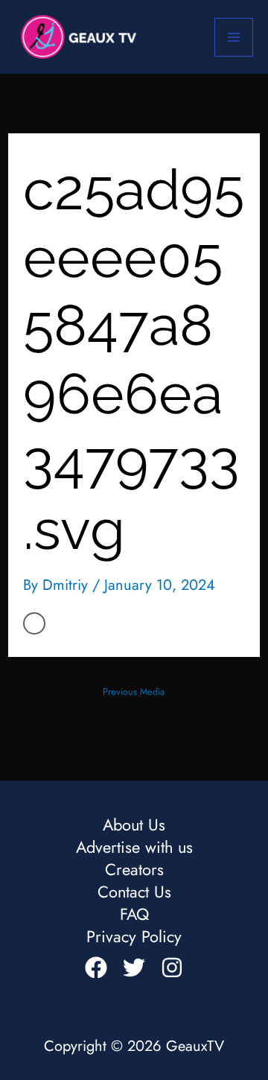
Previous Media (134, 691)
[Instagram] (172, 967)
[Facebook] (96, 967)
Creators (134, 870)
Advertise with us (134, 847)
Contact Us (134, 892)
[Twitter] (134, 967)
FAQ (134, 914)
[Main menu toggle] (233, 37)
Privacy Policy (134, 937)
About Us (134, 825)
